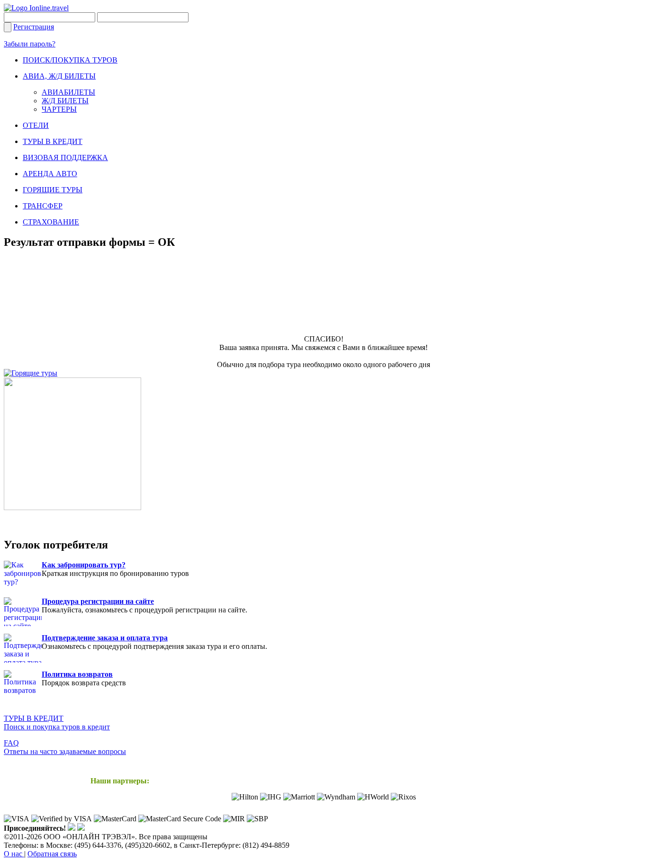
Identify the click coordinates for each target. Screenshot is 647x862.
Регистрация (33, 27)
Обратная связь (52, 854)
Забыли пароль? (29, 44)
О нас (14, 854)
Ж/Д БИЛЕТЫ (65, 101)
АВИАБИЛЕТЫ (68, 92)
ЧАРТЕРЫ (59, 109)
